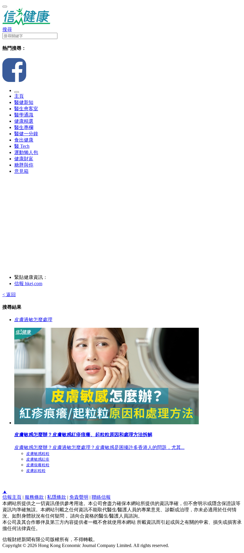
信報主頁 (11, 497)
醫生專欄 (23, 127)
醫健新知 (23, 102)
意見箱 (21, 171)
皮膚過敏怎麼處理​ (33, 319)
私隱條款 (56, 497)
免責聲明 (78, 497)
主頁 (19, 96)
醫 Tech (21, 146)
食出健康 (23, 139)
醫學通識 (23, 114)
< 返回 (9, 294)
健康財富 (23, 158)
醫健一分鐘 (26, 133)
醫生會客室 (26, 108)
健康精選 (23, 121)
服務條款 (34, 497)
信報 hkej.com (28, 283)
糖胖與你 (23, 164)
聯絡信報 (101, 497)
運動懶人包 (26, 152)
